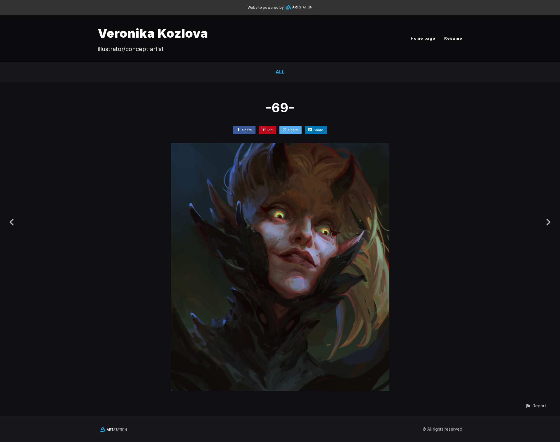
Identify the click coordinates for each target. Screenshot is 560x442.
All (280, 72)
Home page (423, 38)
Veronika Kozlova (153, 33)
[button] (535, 406)
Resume (453, 38)
